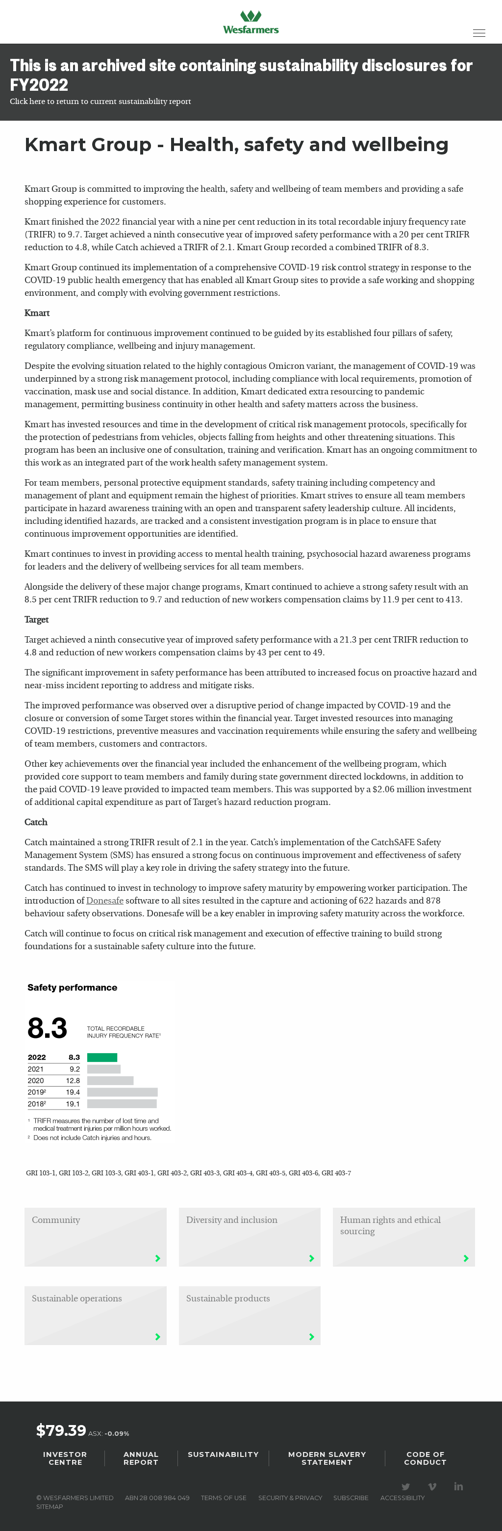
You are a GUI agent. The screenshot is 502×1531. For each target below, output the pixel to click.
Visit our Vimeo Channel (434, 1487)
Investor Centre (65, 1458)
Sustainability (223, 1454)
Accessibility (402, 1498)
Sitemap (49, 1506)
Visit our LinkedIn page (460, 1487)
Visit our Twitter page (407, 1487)
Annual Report (141, 1458)
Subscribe (351, 1498)
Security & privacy (290, 1498)
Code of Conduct (425, 1458)
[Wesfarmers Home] (251, 21)
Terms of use (224, 1498)
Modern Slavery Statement (327, 1458)
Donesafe (105, 901)
